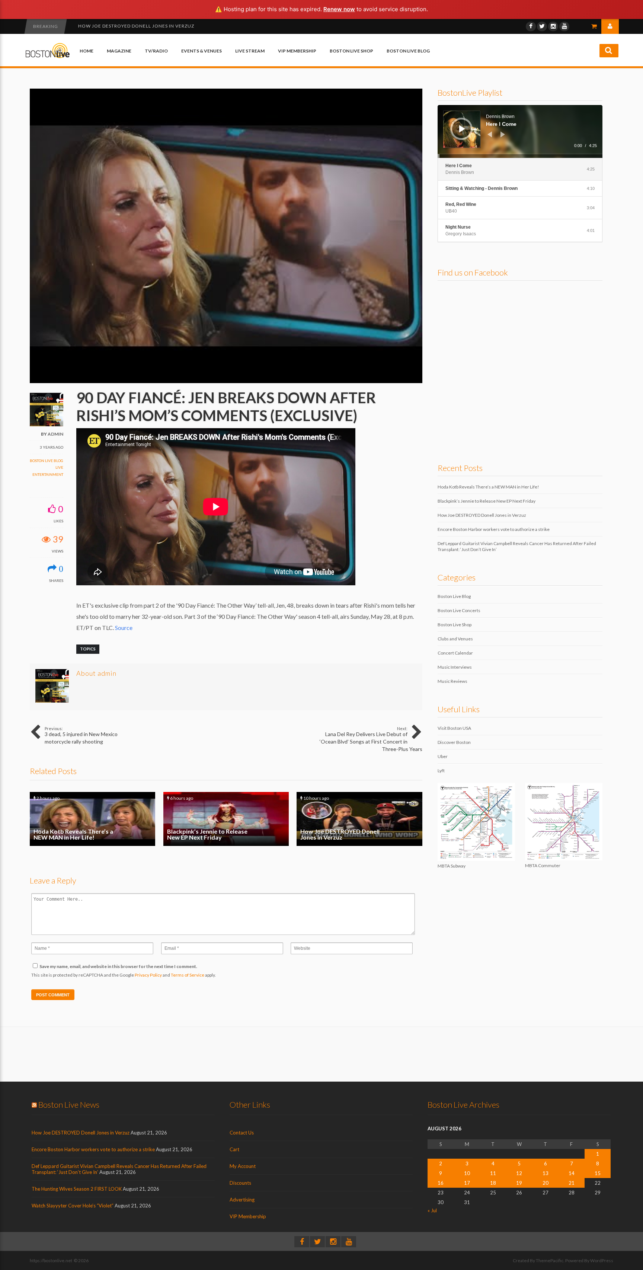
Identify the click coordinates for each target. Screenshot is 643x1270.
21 (572, 1183)
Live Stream (250, 51)
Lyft (441, 770)
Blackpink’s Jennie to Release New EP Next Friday (226, 819)
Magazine (119, 51)
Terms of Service (187, 975)
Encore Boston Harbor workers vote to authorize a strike (159, 26)
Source (123, 627)
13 (545, 1173)
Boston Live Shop (351, 51)
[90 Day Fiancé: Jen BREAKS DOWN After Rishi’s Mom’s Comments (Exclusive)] (226, 381)
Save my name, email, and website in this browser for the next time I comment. (118, 966)
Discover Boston (454, 742)
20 (545, 1183)
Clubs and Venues (455, 639)
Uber (443, 756)
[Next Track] (502, 134)
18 (493, 1183)
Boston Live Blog (408, 51)
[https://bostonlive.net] (48, 57)
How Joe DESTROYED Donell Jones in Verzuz (359, 819)
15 (598, 1173)
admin (55, 434)
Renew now (339, 9)
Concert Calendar (455, 653)
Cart (234, 1149)
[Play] (462, 129)
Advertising (242, 1200)
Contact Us (242, 1133)
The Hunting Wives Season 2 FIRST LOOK (77, 1189)
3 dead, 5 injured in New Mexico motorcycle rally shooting (81, 735)
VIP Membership (297, 51)
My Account (243, 1166)
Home (86, 51)
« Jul (432, 1210)
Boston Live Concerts (459, 610)
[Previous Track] (489, 134)
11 (493, 1173)
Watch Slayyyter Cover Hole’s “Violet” (72, 1206)
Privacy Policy (148, 975)
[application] (520, 131)
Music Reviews (452, 681)
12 (519, 1173)
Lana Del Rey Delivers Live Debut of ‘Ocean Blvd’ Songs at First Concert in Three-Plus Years (371, 739)
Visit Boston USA (454, 728)
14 (572, 1173)
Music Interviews (455, 667)
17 (467, 1183)
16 (441, 1183)
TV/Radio (156, 51)
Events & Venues (201, 51)
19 (519, 1183)
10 (467, 1173)
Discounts (240, 1183)
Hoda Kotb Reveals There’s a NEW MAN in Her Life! (92, 819)
